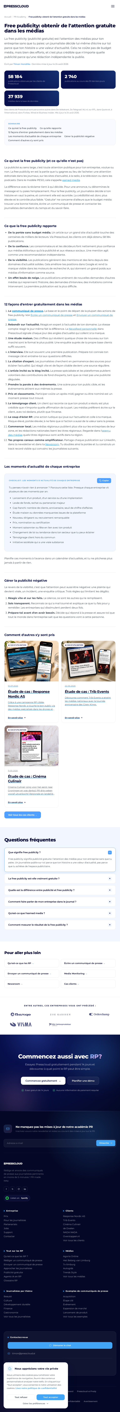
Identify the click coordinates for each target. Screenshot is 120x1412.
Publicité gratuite (13, 1272)
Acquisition (69, 1296)
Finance (8, 1308)
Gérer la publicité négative (79, 136)
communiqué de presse (27, 310)
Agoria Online (70, 1256)
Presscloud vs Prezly (86, 1391)
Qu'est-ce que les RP (21, 963)
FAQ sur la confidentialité (68, 1401)
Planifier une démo (83, 1080)
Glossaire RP (11, 1280)
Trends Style (70, 1272)
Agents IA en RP (12, 1276)
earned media (71, 180)
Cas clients (71, 983)
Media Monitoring (75, 973)
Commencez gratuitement (43, 1080)
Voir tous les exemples (75, 1316)
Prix (6, 1216)
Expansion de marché (75, 1308)
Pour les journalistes (15, 1220)
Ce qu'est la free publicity (22, 128)
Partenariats (10, 1224)
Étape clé (68, 1300)
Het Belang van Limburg (76, 1260)
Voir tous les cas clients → (22, 815)
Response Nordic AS (74, 1216)
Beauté (8, 1296)
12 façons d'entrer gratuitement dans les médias (35, 132)
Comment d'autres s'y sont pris (25, 140)
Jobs (6, 1228)
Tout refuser (21, 1397)
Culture (8, 1300)
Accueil (7, 17)
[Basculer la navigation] (112, 6)
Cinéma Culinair (72, 1224)
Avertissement (91, 1401)
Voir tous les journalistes (17, 1316)
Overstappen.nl (71, 1236)
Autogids (68, 1268)
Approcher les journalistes (18, 1268)
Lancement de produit (75, 1312)
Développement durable (17, 1304)
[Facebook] (6, 1189)
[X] (12, 1189)
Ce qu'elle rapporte (50, 128)
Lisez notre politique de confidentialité (36, 1388)
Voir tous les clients (73, 1240)
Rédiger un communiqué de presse (23, 1260)
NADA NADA (70, 1232)
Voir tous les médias (74, 1276)
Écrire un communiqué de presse (52, 315)
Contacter (9, 1236)
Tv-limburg (69, 1264)
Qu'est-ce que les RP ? (16, 1256)
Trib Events (69, 1220)
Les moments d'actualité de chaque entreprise (34, 136)
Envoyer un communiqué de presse (29, 973)
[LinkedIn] (25, 1189)
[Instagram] (18, 1189)
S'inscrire (104, 1143)
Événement (69, 1304)
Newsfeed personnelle (83, 328)
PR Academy (20, 17)
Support (8, 1232)
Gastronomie (11, 1312)
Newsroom (52, 444)
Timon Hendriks (21, 64)
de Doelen (68, 1228)
